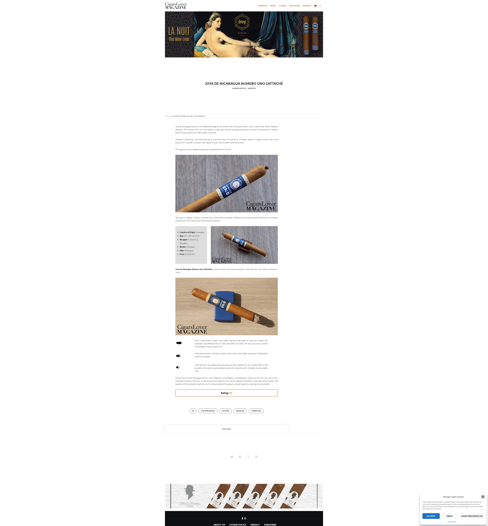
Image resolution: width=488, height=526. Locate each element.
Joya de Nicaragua (208, 411)
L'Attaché (225, 411)
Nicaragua (240, 411)
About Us (219, 525)
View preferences (472, 516)
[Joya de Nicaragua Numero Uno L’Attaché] (232, 457)
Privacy (255, 525)
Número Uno (256, 411)
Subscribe (270, 525)
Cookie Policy (452, 521)
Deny (450, 516)
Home (167, 116)
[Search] (320, 5)
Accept (431, 516)
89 (193, 411)
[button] (483, 496)
